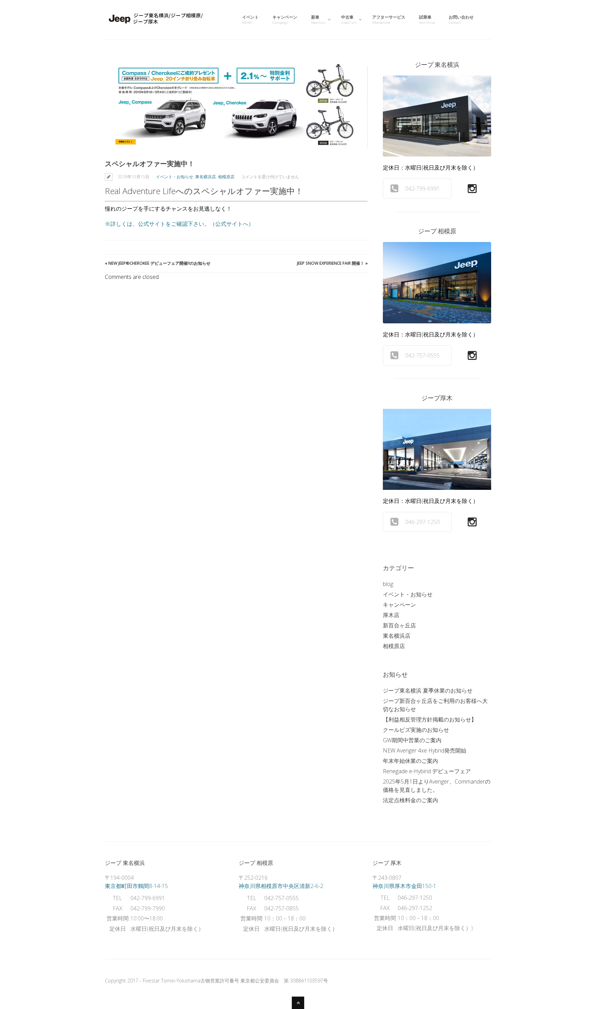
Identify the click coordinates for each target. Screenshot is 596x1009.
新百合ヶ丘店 (399, 625)
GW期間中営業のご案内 (412, 740)
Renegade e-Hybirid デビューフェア (427, 771)
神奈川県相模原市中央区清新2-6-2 (281, 886)
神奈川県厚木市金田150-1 (404, 886)
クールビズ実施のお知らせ (416, 730)
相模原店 (226, 177)
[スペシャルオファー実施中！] (236, 106)
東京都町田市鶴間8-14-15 (136, 886)
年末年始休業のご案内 (410, 761)
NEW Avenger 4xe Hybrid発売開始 (424, 750)
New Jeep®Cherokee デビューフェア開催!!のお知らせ (159, 263)
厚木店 (391, 615)
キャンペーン (399, 604)
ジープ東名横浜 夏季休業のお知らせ (428, 690)
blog (388, 584)
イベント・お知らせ (174, 177)
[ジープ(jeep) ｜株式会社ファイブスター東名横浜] (156, 25)
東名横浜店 (205, 177)
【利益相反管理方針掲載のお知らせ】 (430, 719)
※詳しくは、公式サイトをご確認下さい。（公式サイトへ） (179, 224)
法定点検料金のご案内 (410, 800)
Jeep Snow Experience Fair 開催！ (330, 263)
